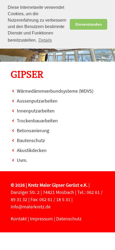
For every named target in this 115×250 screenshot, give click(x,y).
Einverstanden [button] (88, 24)
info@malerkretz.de (31, 207)
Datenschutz (69, 219)
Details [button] (45, 40)
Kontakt (19, 219)
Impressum (41, 219)
